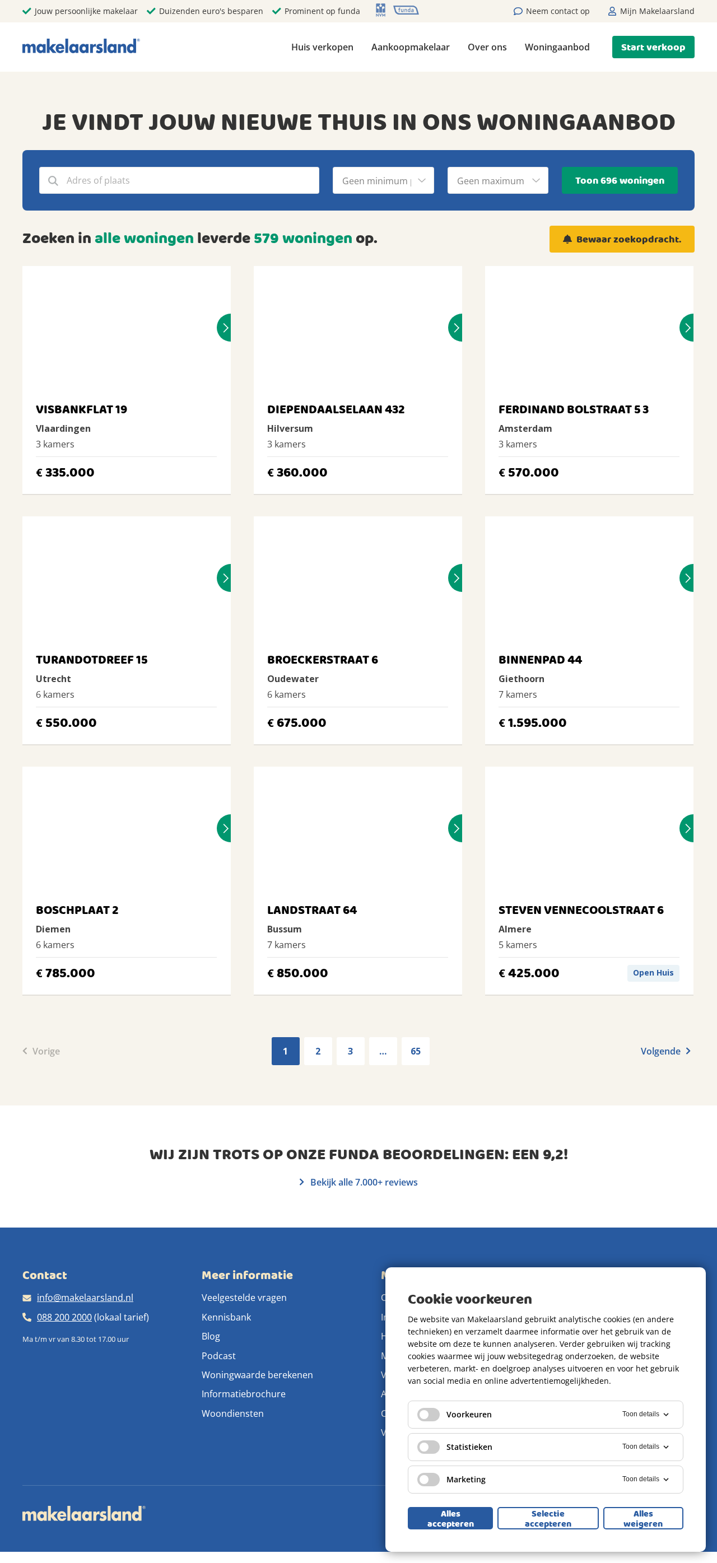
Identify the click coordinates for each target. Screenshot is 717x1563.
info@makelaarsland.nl (85, 1297)
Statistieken (469, 1446)
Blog (211, 1336)
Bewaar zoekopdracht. (628, 239)
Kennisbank (226, 1317)
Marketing (466, 1479)
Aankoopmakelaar (410, 47)
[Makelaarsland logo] (81, 47)
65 (416, 1051)
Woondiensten (233, 1413)
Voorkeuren (469, 1414)
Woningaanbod (557, 47)
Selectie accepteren (548, 1518)
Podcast (219, 1356)
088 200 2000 (64, 1317)
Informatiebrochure (244, 1394)
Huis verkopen (322, 47)
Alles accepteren (450, 1518)
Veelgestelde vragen (244, 1297)
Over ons (487, 47)
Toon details (640, 1414)
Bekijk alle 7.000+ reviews (363, 1182)
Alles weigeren (643, 1518)
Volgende (662, 1051)
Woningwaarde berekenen (257, 1375)
